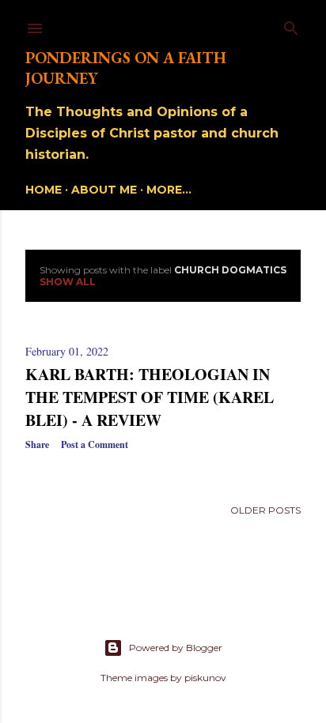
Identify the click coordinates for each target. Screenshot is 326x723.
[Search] (291, 24)
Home (43, 190)
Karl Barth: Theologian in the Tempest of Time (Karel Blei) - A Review (149, 397)
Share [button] (37, 444)
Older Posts (265, 510)
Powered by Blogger (175, 647)
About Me (104, 190)
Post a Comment (94, 444)
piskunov (205, 677)
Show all (68, 282)
